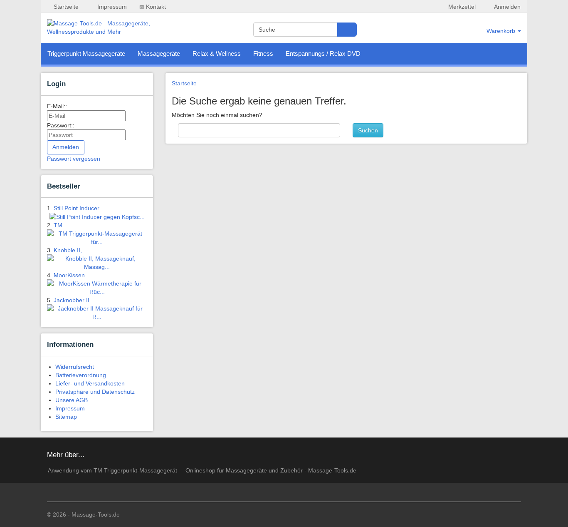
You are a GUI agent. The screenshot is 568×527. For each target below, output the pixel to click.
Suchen (368, 130)
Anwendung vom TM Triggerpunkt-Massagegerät (112, 470)
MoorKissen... (72, 275)
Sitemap (66, 416)
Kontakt (155, 6)
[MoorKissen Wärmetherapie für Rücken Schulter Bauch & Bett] (97, 287)
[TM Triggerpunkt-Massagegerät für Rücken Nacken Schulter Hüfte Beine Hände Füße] (97, 237)
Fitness (263, 53)
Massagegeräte (159, 53)
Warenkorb (502, 30)
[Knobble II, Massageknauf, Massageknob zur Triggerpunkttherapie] (97, 262)
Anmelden (507, 6)
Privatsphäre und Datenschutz (95, 391)
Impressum (111, 6)
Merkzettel (461, 6)
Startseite (65, 6)
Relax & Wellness (217, 53)
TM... (60, 225)
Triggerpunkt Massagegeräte (86, 53)
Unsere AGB (71, 400)
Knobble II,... (70, 250)
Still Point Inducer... (79, 208)
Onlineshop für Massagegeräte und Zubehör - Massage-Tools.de (270, 470)
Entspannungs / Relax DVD (323, 53)
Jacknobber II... (74, 300)
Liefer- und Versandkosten (90, 383)
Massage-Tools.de (96, 514)
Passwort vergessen (73, 158)
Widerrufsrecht (74, 366)
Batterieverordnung (80, 375)
